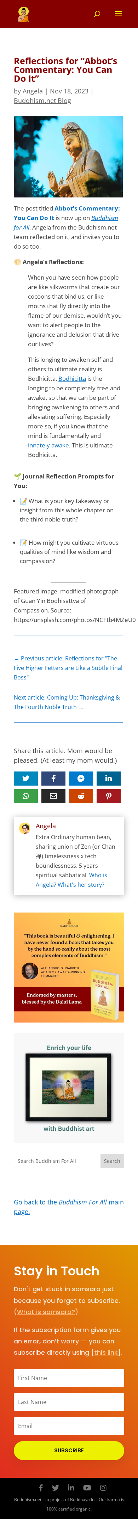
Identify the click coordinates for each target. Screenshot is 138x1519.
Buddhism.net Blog (42, 100)
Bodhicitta (72, 378)
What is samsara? (46, 1311)
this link (106, 1352)
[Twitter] (55, 1488)
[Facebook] (41, 1488)
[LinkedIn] (71, 1488)
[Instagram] (103, 1488)
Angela (33, 91)
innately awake (48, 445)
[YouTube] (87, 1488)
